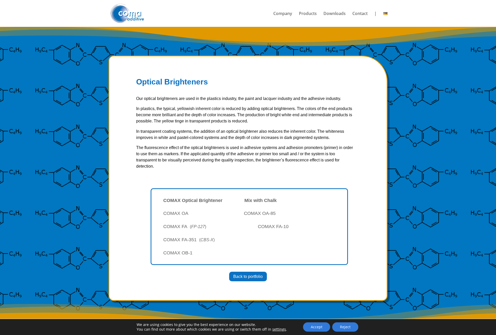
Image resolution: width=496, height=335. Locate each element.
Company (282, 14)
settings (279, 329)
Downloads (334, 14)
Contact (360, 14)
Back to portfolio (248, 276)
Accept (316, 326)
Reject (345, 326)
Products (308, 14)
